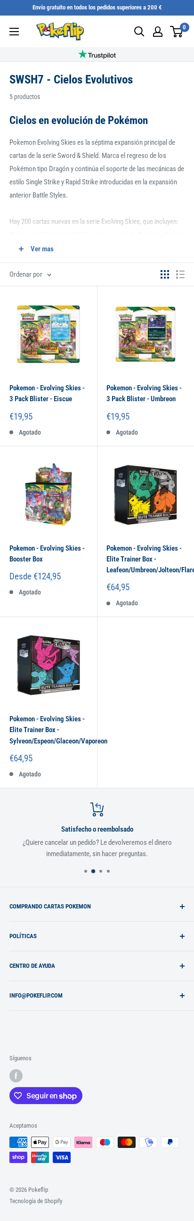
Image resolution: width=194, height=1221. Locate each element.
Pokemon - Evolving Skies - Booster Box (47, 553)
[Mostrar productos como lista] (180, 274)
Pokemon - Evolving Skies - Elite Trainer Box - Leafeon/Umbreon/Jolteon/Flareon (145, 559)
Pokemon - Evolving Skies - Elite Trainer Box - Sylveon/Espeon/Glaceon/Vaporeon (48, 730)
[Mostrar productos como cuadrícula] (165, 274)
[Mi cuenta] (157, 31)
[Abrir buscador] (139, 31)
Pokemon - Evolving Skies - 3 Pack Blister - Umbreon (144, 393)
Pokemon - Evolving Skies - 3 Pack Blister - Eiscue (47, 393)
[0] (177, 31)
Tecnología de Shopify (35, 1200)
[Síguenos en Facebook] (16, 1075)
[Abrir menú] (14, 31)
